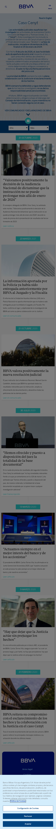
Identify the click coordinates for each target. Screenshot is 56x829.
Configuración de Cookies (28, 808)
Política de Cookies (18, 801)
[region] (28, 802)
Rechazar (28, 816)
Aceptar (28, 824)
